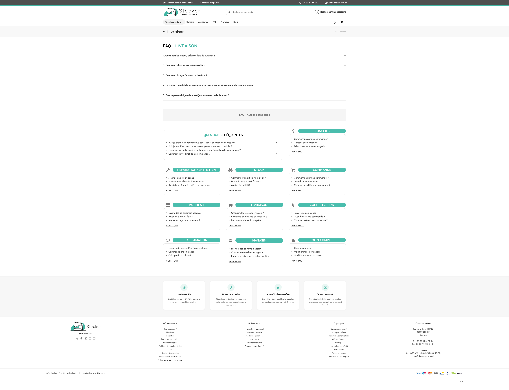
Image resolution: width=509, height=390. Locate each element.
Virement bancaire (254, 332)
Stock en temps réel (210, 2)
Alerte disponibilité (240, 185)
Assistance (203, 22)
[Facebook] (77, 338)
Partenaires (339, 349)
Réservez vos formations (339, 335)
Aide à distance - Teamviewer (170, 359)
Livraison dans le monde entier (180, 2)
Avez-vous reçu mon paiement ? (184, 220)
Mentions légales (170, 342)
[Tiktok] (81, 338)
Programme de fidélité (254, 346)
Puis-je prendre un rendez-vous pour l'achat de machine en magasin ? (203, 142)
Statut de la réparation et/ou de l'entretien (189, 185)
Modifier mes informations (307, 251)
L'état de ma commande (305, 181)
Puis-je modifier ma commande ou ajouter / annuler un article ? (200, 146)
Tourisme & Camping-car (338, 356)
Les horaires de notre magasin (246, 248)
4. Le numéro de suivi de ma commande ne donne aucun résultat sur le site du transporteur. (208, 85)
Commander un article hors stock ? (248, 177)
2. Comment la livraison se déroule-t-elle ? (184, 65)
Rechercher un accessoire (333, 12)
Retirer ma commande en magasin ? (249, 216)
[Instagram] (85, 338)
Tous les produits (173, 22)
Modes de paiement (254, 335)
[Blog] (94, 338)
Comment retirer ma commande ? (311, 220)
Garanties (170, 335)
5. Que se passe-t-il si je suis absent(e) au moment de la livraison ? (196, 95)
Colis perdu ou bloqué (179, 255)
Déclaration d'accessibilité (170, 356)
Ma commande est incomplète (246, 220)
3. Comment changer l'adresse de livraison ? (185, 75)
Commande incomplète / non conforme (188, 248)
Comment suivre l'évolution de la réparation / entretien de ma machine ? (204, 150)
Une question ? (170, 328)
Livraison (170, 332)
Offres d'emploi (339, 339)
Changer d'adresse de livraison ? (247, 213)
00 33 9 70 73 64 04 (425, 344)
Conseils (190, 22)
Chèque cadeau (339, 332)
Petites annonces (339, 353)
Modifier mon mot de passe (307, 255)
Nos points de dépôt (339, 346)
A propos (225, 22)
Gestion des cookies (170, 353)
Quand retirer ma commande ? (309, 216)
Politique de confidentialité (170, 346)
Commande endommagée (181, 251)
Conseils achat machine (305, 142)
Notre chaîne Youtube (338, 2)
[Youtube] (90, 338)
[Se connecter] (336, 22)
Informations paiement (254, 328)
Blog (235, 22)
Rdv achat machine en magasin (309, 146)
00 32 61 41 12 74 (311, 2)
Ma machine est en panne (181, 177)
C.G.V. (170, 349)
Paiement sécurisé (254, 342)
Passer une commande (305, 213)
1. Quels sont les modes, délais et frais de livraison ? (189, 55)
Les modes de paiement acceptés (184, 213)
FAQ (214, 22)
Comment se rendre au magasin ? (248, 252)
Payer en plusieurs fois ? (180, 216)
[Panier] (342, 22)
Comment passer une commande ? (311, 177)
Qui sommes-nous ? (338, 328)
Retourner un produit (170, 339)
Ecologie (339, 342)
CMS (462, 381)
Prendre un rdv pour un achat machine (250, 256)
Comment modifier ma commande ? (312, 185)
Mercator (101, 373)
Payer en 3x (254, 339)
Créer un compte (302, 248)
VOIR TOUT (297, 151)
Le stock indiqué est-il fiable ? (246, 181)
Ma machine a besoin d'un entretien (186, 181)
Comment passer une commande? (311, 139)
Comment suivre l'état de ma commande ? (189, 153)
